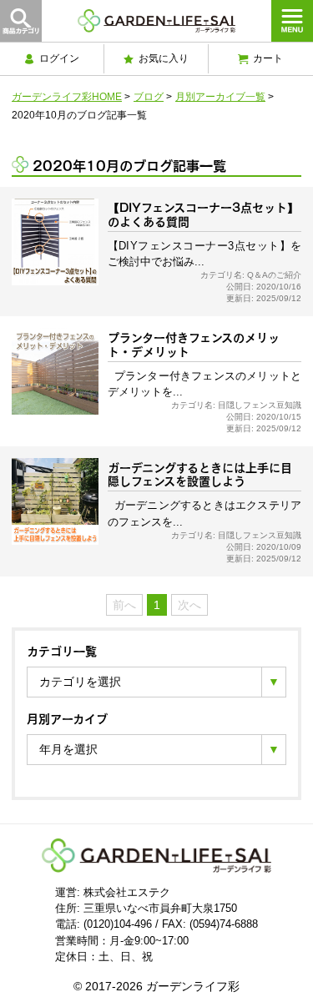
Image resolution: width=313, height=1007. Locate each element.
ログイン (59, 58)
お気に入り (164, 58)
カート (268, 58)
